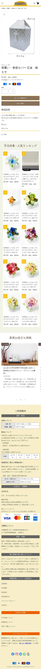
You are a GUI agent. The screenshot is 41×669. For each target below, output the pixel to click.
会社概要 (4, 588)
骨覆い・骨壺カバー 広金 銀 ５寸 (16, 8)
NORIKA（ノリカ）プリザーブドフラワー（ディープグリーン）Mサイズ (30, 216)
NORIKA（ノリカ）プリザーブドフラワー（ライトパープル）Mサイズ (30, 319)
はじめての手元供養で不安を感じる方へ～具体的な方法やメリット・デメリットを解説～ (19, 370)
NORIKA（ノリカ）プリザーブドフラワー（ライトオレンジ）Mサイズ (30, 285)
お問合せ (4, 605)
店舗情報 (4, 583)
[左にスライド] (16, 400)
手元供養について (7, 617)
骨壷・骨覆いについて (8, 626)
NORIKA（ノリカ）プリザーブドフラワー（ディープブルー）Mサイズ (11, 250)
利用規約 (4, 592)
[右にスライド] (25, 400)
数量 (2, 87)
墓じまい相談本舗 (25, 643)
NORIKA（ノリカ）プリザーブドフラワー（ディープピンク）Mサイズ (11, 285)
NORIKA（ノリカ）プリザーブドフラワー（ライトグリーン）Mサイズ (11, 319)
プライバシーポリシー (8, 601)
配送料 (5, 79)
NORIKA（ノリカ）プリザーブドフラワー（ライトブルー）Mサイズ (11, 177)
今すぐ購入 (20, 103)
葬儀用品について (7, 622)
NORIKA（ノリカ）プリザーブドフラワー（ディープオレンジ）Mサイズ (11, 216)
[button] (2, 3)
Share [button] (5, 134)
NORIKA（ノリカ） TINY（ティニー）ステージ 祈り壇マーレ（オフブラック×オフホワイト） (30, 178)
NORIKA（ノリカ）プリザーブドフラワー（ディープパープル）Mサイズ (30, 250)
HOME (3, 8)
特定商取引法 (5, 596)
